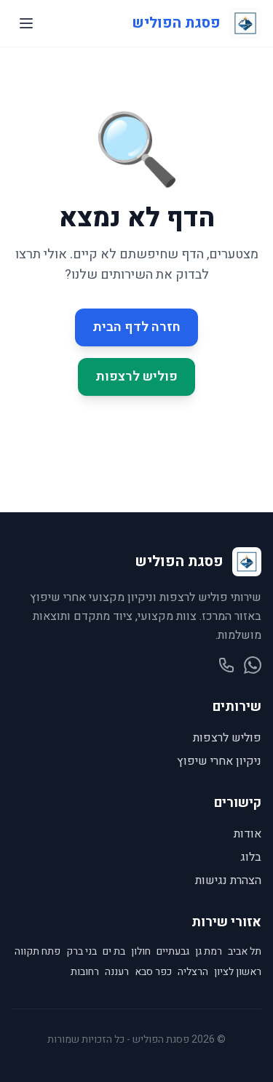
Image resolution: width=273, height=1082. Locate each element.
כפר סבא (153, 972)
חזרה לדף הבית (136, 327)
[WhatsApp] (252, 665)
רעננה (117, 972)
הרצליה (193, 972)
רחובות (85, 972)
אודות (247, 834)
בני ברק (81, 951)
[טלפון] (226, 665)
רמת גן (208, 951)
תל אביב (244, 951)
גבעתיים (173, 951)
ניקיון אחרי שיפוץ (219, 761)
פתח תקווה (37, 951)
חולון (141, 951)
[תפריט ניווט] (26, 23)
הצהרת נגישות (228, 880)
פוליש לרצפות (136, 376)
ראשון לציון (237, 972)
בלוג (250, 857)
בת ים (114, 951)
